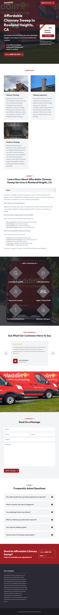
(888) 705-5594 (46, 3)
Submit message (10, 471)
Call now (48, 36)
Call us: (12, 54)
